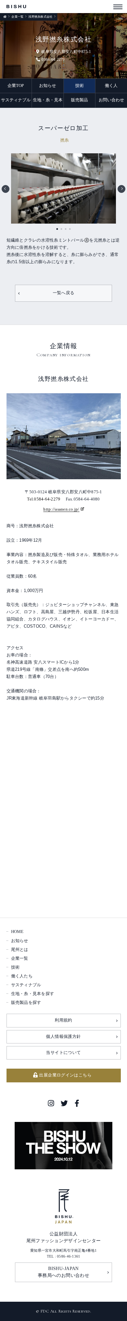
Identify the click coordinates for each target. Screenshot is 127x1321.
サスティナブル (16, 100)
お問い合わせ (111, 100)
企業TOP (15, 85)
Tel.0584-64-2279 (43, 499)
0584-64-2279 (52, 59)
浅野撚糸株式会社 (40, 16)
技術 (79, 85)
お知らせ (47, 85)
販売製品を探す (26, 1002)
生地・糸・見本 (48, 100)
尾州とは (19, 949)
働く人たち (22, 976)
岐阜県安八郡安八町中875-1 (66, 51)
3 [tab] (65, 229)
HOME (17, 931)
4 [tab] (70, 229)
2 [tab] (61, 229)
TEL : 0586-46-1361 (63, 1256)
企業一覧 (17, 16)
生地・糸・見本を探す (32, 993)
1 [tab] (57, 229)
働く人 (111, 85)
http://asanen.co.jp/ (61, 509)
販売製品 (79, 100)
